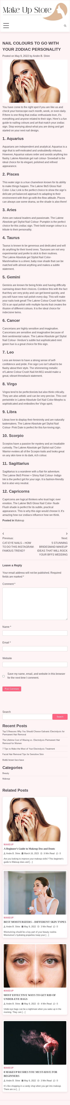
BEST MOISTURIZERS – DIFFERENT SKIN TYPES (35, 922)
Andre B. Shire (41, 56)
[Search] (65, 25)
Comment (8, 584)
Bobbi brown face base (13, 760)
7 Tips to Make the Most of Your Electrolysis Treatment (28, 749)
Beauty (5, 773)
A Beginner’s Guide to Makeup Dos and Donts (29, 848)
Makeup (19, 520)
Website (7, 658)
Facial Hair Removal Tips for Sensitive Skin (23, 754)
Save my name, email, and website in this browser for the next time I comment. (36, 675)
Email (6, 642)
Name (6, 626)
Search (6, 711)
